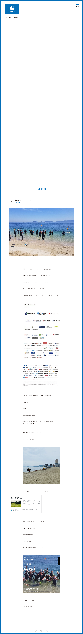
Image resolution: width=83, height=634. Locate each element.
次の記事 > (47, 630)
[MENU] (77, 4)
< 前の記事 (35, 630)
